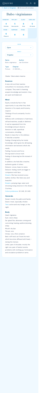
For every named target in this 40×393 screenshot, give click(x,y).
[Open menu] (35, 3)
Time (7, 204)
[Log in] (31, 3)
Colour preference (11, 191)
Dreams (8, 175)
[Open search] (27, 3)
